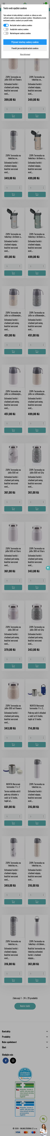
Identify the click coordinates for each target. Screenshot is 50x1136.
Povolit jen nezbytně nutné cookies (25, 48)
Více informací (25, 54)
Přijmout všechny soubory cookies (25, 42)
